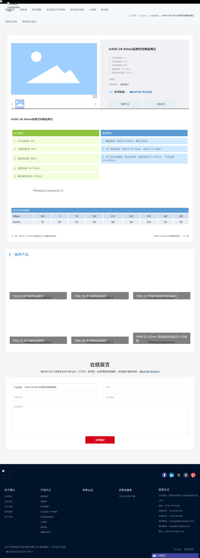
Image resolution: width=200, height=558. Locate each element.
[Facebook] (164, 475)
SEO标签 (177, 549)
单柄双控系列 (29, 21)
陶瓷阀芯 (155, 15)
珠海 (63, 547)
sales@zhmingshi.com (179, 526)
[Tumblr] (185, 475)
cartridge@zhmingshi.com (181, 521)
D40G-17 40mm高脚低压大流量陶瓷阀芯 (38, 236)
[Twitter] (178, 475)
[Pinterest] (193, 475)
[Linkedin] (171, 475)
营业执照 (188, 549)
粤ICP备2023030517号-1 (19, 551)
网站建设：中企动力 (49, 547)
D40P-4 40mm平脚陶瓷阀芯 (167, 236)
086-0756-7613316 (140, 91)
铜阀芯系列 (11, 21)
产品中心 (143, 15)
